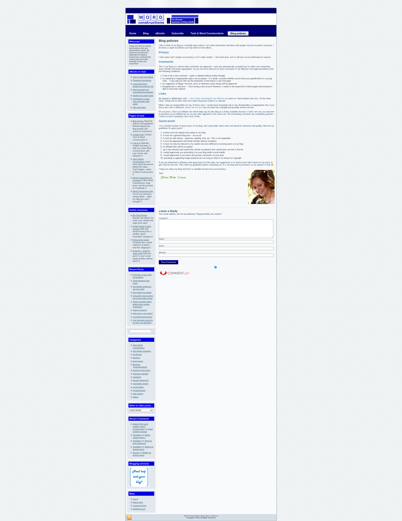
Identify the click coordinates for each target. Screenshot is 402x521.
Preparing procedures (142, 80)
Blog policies (238, 33)
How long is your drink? (143, 313)
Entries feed (138, 502)
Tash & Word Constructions (207, 33)
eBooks (160, 33)
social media (138, 387)
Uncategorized (139, 390)
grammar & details (140, 374)
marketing (137, 377)
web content (138, 394)
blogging (136, 358)
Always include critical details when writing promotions (142, 304)
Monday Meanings (141, 380)
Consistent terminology (142, 317)
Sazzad (136, 453)
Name (162, 239)
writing (135, 397)
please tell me (191, 107)
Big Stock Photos (140, 215)
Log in (135, 499)
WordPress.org (139, 509)
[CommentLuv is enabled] (174, 276)
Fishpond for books (141, 240)
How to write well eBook (143, 77)
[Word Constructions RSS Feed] (129, 517)
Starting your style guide (143, 96)
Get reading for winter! (142, 293)
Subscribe (177, 33)
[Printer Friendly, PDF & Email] (173, 177)
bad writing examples (142, 351)
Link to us (137, 143)
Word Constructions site (143, 191)
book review (138, 361)
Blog (146, 33)
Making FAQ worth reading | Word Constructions (140, 426)
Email (162, 246)
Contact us (214, 516)
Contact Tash (138, 135)
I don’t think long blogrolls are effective (207, 98)
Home (132, 33)
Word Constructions (191, 516)
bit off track (137, 354)
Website (162, 252)
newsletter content (140, 384)
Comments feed (139, 506)
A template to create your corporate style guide (141, 101)
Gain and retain (139, 107)
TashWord (137, 435)
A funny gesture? (140, 310)
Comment (163, 218)
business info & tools (141, 370)
